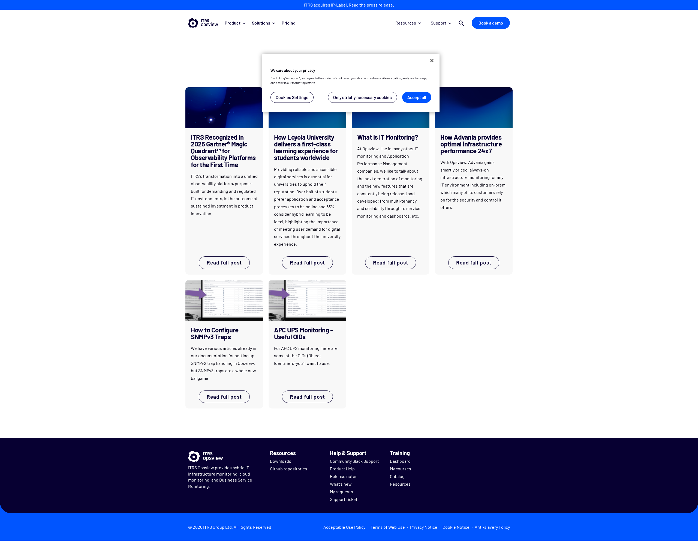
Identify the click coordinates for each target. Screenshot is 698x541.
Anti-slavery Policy (492, 527)
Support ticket (343, 499)
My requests (341, 491)
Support (438, 22)
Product (232, 22)
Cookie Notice (456, 527)
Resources (405, 22)
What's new (341, 483)
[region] (351, 83)
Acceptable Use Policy (344, 527)
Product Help (342, 468)
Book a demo (491, 22)
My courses (400, 468)
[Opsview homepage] (203, 23)
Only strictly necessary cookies (362, 97)
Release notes (343, 476)
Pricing (289, 22)
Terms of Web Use (388, 527)
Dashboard (400, 461)
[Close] (432, 61)
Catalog (397, 476)
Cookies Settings (292, 97)
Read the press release (371, 4)
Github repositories (288, 468)
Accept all (416, 97)
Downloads (280, 461)
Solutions (261, 22)
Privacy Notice (423, 527)
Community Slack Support (354, 461)
